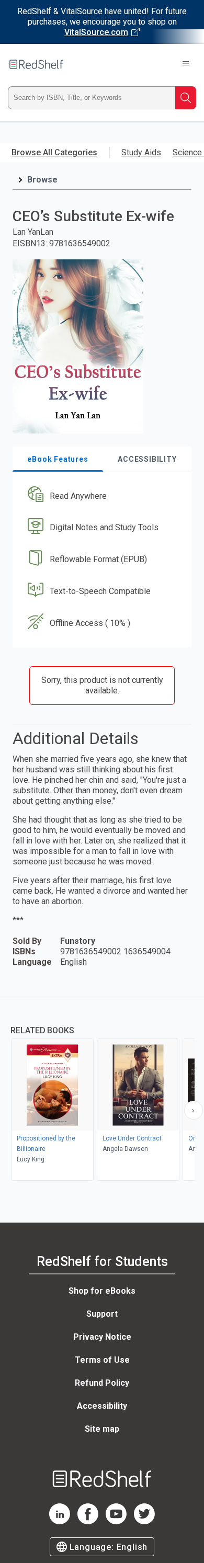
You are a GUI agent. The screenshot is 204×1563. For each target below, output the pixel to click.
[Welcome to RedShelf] (36, 64)
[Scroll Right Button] (193, 1110)
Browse (42, 180)
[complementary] (102, 1091)
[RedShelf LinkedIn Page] (59, 1521)
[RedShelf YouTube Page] (116, 1521)
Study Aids (141, 152)
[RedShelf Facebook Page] (87, 1521)
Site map (102, 1429)
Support (102, 1314)
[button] (101, 496)
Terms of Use (102, 1360)
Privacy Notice (102, 1337)
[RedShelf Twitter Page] (144, 1521)
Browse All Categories (54, 152)
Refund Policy (102, 1383)
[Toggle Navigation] (185, 64)
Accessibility (102, 1406)
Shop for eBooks (102, 1291)
